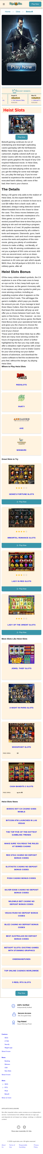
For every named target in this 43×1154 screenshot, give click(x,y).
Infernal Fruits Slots (35, 100)
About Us (4, 1146)
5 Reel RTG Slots (21, 982)
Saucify (7, 1044)
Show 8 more (6, 1051)
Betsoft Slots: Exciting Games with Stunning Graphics (21, 949)
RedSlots (21, 385)
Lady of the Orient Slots (22, 625)
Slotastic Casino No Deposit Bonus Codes (21, 868)
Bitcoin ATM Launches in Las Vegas (21, 821)
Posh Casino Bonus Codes (21, 878)
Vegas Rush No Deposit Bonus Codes (21, 914)
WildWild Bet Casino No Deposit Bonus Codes (21, 902)
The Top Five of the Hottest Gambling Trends (21, 833)
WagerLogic (8, 1047)
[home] (17, 6)
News (4, 1057)
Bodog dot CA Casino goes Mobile (21, 810)
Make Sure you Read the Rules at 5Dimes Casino (21, 844)
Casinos (5, 1034)
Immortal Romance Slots (22, 538)
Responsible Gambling (23, 1146)
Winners (7, 1064)
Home (7, 12)
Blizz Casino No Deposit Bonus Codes (21, 925)
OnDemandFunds (21, 959)
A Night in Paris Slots (21, 708)
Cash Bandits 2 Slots (21, 786)
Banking (7, 1061)
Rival (6, 1091)
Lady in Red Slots (21, 581)
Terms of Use (12, 1146)
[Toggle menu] (4, 4)
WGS (6, 1038)
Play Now (35, 4)
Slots (18, 12)
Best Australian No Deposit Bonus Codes (21, 937)
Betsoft (7, 1094)
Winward (21, 450)
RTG (6, 1087)
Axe (21, 428)
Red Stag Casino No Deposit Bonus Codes (21, 856)
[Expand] (3, 1084)
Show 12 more (6, 1098)
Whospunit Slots (21, 747)
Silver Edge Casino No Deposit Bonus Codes (21, 891)
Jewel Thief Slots (21, 668)
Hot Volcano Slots (14, 100)
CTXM (7, 1041)
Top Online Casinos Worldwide (21, 971)
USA (6, 1067)
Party (21, 406)
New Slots (8, 1071)
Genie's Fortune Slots (21, 494)
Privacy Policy (36, 1146)
